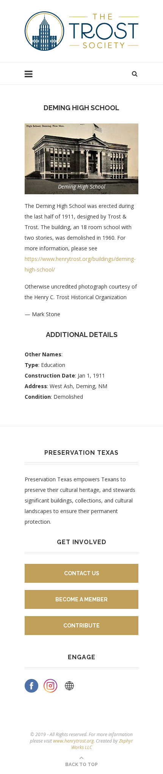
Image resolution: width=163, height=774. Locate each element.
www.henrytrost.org (73, 741)
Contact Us (81, 573)
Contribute (81, 626)
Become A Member (81, 599)
